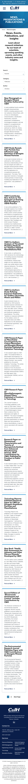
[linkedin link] (14, 722)
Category (6, 78)
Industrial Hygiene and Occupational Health (20, 744)
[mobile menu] (4, 8)
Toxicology (5, 750)
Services (5, 738)
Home (3, 29)
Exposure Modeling (7, 742)
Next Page (17, 697)
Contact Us (6, 726)
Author (5, 86)
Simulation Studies (7, 753)
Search (5, 70)
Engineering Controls (7, 747)
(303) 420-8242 (8, 1)
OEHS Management (7, 745)
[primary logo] (14, 8)
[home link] (14, 710)
